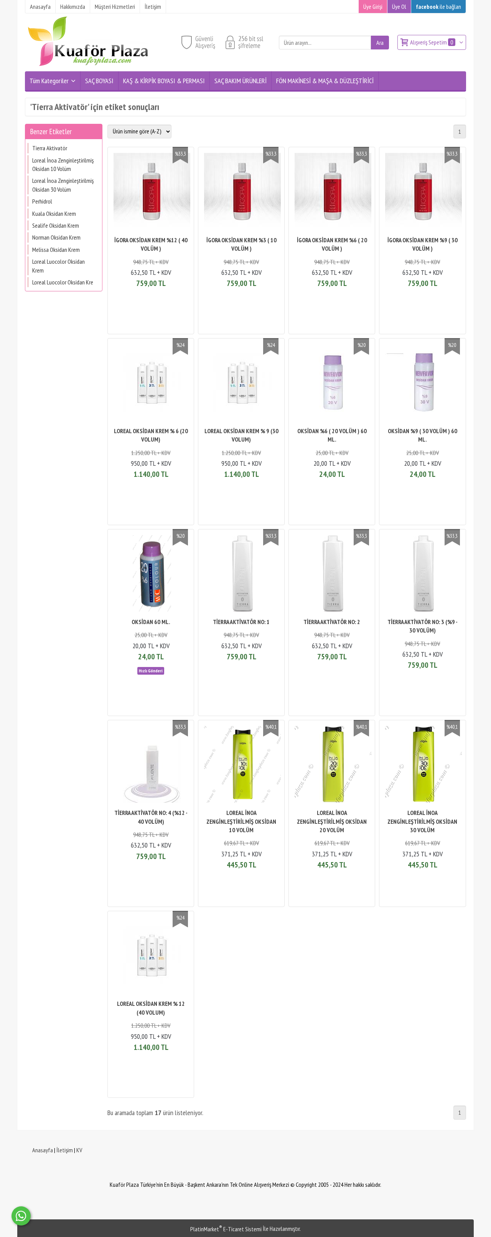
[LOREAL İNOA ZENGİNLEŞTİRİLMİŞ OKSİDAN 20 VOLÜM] (332, 765)
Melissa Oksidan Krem (56, 249)
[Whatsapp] (21, 1216)
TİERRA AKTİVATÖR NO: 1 (241, 622)
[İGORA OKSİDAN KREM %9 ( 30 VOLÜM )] (422, 192)
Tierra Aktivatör (49, 148)
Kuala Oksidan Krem (54, 213)
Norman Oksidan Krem (56, 237)
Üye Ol (399, 6)
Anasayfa (42, 1150)
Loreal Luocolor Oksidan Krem (58, 266)
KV (79, 1150)
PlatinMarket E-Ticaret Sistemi (226, 1229)
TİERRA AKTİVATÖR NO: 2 (331, 622)
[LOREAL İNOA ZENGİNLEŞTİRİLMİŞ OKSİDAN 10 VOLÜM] (241, 765)
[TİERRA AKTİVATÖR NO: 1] (241, 574)
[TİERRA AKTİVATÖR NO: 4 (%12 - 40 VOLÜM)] (151, 765)
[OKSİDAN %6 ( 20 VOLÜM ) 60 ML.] (332, 383)
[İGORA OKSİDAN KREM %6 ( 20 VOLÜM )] (332, 192)
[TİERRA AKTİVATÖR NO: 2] (332, 574)
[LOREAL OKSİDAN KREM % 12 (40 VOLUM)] (151, 956)
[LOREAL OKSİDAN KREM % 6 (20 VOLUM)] (151, 383)
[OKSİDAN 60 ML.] (151, 574)
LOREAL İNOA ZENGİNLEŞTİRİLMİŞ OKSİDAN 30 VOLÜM (422, 821)
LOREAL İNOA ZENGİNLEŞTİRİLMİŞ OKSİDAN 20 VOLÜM (332, 821)
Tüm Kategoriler (49, 80)
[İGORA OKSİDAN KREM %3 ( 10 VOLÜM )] (241, 192)
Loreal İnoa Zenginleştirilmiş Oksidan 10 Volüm (63, 164)
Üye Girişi (372, 6)
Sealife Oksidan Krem (55, 225)
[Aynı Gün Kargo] (151, 670)
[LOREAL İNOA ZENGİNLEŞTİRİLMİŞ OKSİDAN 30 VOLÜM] (422, 765)
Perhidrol (42, 201)
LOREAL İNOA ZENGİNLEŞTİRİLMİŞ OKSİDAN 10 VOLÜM (241, 821)
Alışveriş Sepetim (431, 42)
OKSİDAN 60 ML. (151, 622)
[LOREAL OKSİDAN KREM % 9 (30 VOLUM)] (241, 383)
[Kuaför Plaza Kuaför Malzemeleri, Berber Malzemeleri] (88, 67)
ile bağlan (438, 6)
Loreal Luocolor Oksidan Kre (62, 282)
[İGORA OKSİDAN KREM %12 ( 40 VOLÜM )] (151, 192)
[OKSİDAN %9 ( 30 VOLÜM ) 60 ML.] (422, 383)
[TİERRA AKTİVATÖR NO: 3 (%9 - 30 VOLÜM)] (422, 574)
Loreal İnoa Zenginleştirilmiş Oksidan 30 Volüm (63, 185)
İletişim (64, 1150)
